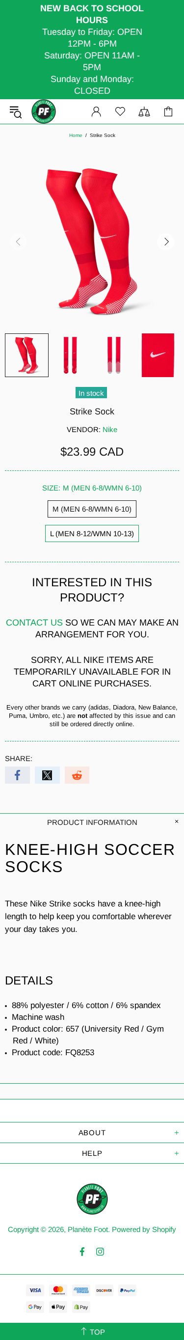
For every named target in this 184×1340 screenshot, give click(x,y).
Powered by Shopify (144, 1229)
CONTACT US (34, 623)
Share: (18, 758)
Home (75, 135)
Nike (110, 429)
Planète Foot (43, 111)
